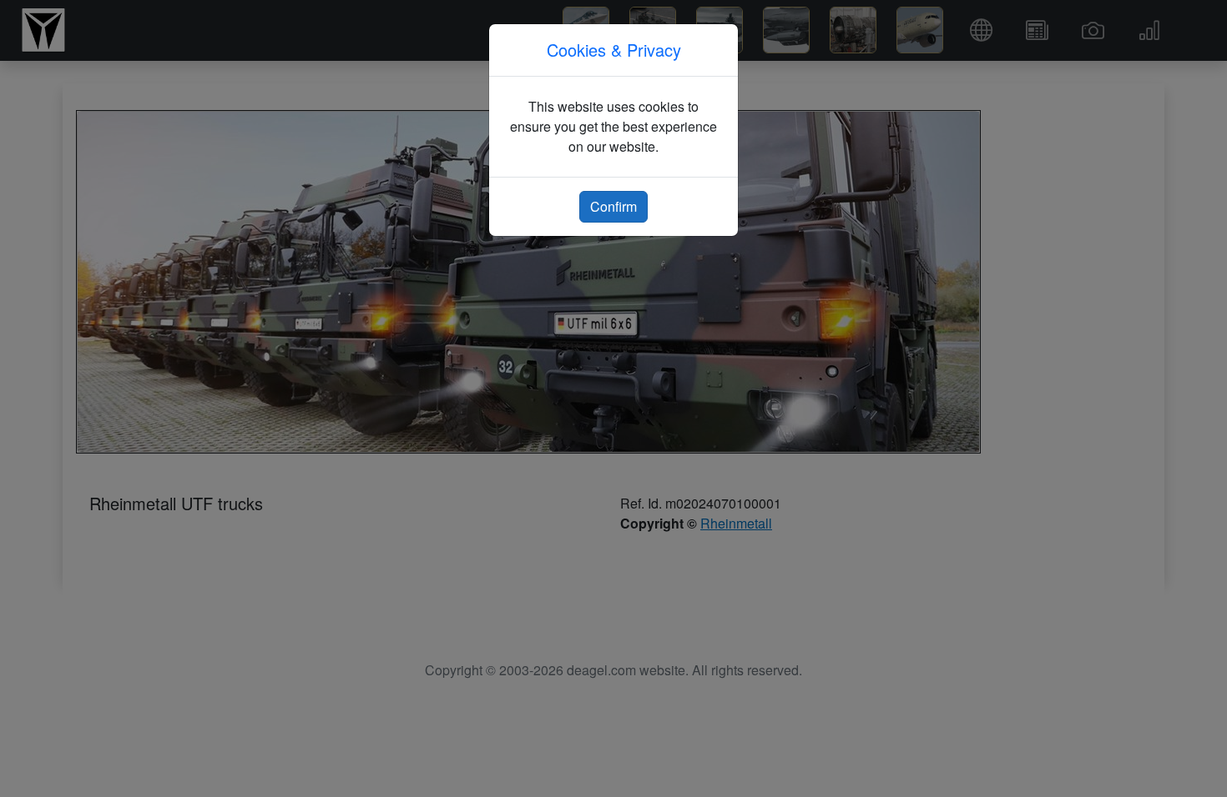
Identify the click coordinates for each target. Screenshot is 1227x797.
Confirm (613, 206)
